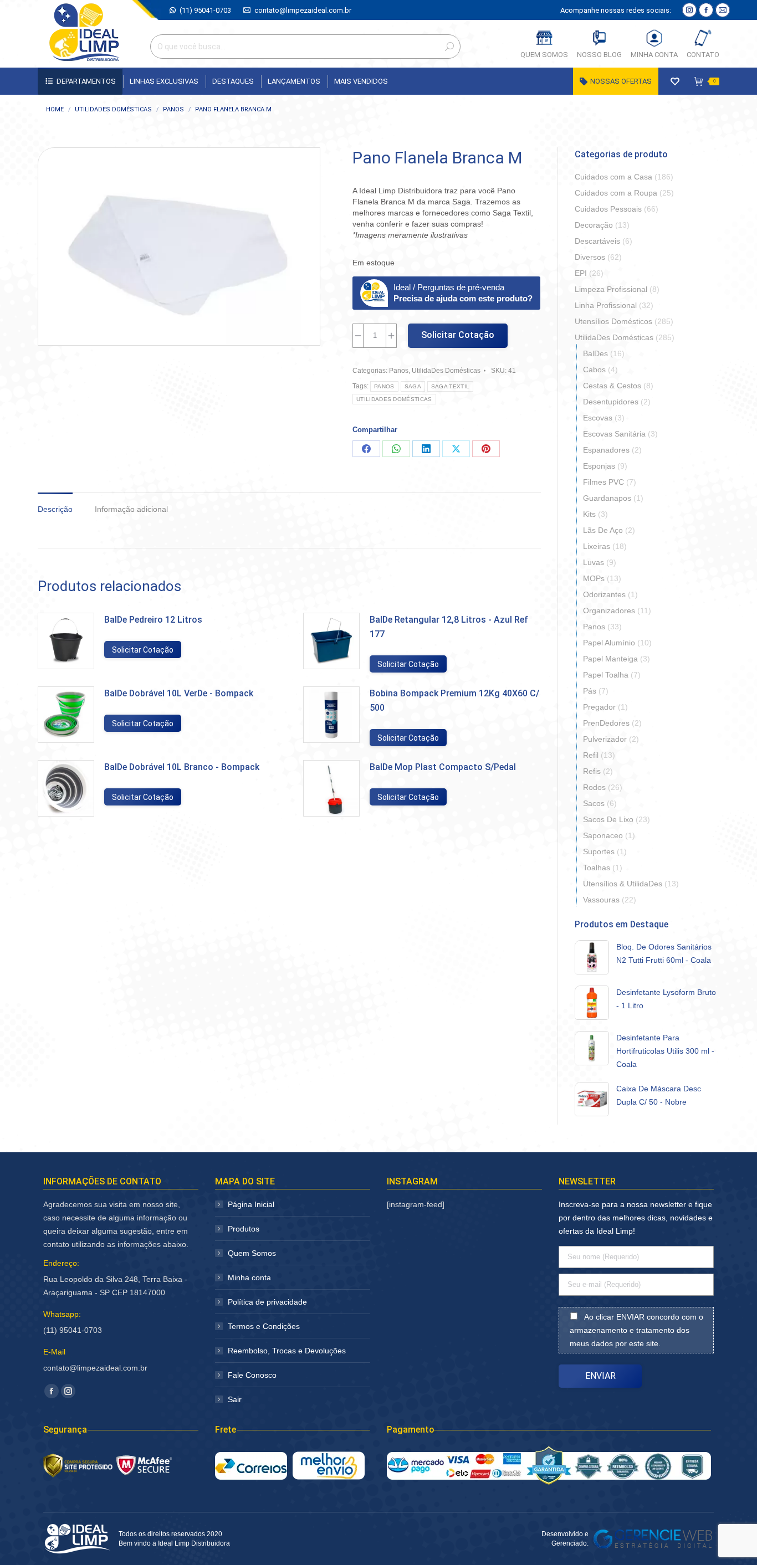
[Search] (449, 46)
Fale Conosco (252, 1375)
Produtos (243, 1228)
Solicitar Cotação (457, 335)
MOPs (594, 578)
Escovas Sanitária (614, 433)
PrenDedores (606, 723)
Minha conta (249, 1277)
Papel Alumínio (609, 642)
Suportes (599, 851)
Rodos (594, 787)
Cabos (594, 369)
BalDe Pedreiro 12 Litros (153, 619)
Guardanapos (607, 498)
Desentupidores (610, 401)
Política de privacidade (267, 1301)
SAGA (413, 386)
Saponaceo (603, 835)
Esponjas (599, 465)
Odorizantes (604, 594)
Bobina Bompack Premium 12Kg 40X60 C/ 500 (454, 700)
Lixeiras (596, 546)
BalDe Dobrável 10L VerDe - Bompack (178, 693)
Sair (235, 1399)
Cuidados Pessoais (608, 208)
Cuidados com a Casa (613, 176)
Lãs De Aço (603, 530)
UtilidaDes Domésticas (446, 370)
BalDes (595, 353)
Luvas (593, 562)
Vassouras (601, 899)
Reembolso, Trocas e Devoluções (287, 1350)
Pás (589, 690)
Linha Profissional (606, 305)
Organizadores (609, 610)
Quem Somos (252, 1253)
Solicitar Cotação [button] (142, 649)
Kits (589, 514)
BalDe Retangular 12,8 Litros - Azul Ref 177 (449, 626)
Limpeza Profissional (611, 289)
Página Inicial (251, 1204)
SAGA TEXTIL (450, 386)
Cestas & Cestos (612, 385)
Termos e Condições (264, 1326)
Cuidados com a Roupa (616, 192)
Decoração (594, 224)
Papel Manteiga (610, 658)
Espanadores (606, 449)
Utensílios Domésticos (613, 321)
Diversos (590, 257)
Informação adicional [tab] (131, 509)
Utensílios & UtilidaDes (622, 883)
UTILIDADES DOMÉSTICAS (394, 399)
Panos (398, 370)
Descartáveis (597, 241)
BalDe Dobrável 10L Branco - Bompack (181, 767)
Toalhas (596, 867)
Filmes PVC (603, 482)
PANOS (384, 386)
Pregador (599, 706)
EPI (581, 273)
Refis (592, 771)
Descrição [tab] (55, 509)
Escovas (597, 417)
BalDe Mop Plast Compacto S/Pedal (443, 767)
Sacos (594, 803)
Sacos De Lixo (608, 819)
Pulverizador (605, 739)
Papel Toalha (605, 674)
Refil (591, 755)
